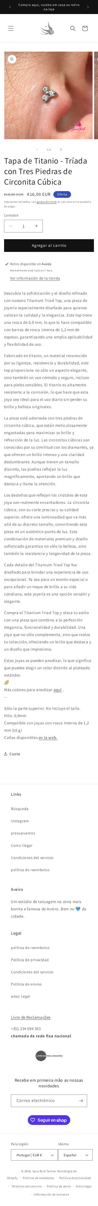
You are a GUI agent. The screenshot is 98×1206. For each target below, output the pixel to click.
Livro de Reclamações (31, 1017)
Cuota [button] (15, 753)
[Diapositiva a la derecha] (61, 149)
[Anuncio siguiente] (88, 7)
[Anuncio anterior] (10, 7)
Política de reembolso (38, 1178)
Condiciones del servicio (32, 857)
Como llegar (22, 845)
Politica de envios (26, 984)
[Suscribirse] (81, 1100)
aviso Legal (20, 996)
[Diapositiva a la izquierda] (37, 149)
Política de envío (59, 1186)
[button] (11, 28)
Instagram (20, 820)
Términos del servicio (26, 1186)
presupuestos (23, 833)
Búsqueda (20, 808)
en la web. (48, 737)
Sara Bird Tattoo (44, 1171)
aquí (58, 689)
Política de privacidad (30, 959)
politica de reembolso (30, 869)
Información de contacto (51, 1194)
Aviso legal (84, 1186)
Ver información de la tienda (35, 278)
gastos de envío (47, 202)
